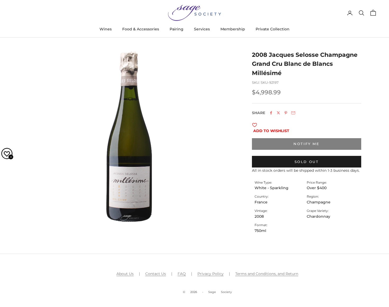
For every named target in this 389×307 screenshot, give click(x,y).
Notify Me (306, 144)
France (261, 202)
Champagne (319, 202)
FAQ (182, 273)
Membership (232, 29)
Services (202, 29)
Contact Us (155, 273)
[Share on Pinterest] (286, 113)
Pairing (176, 29)
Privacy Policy (210, 273)
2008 (259, 216)
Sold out (307, 162)
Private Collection (273, 29)
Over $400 (317, 187)
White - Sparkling (271, 187)
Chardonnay (318, 216)
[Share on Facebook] (271, 113)
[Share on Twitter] (278, 113)
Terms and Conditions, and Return (266, 273)
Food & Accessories (140, 29)
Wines (105, 29)
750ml (260, 230)
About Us (125, 273)
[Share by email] (293, 113)
